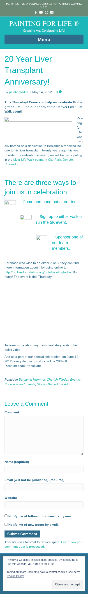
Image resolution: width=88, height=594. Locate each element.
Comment (12, 412)
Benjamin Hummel (32, 379)
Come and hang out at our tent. (51, 202)
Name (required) (17, 462)
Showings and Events (20, 384)
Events (75, 379)
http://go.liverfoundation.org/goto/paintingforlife (38, 272)
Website (11, 498)
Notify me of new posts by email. (33, 524)
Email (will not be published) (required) (35, 480)
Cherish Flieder (57, 379)
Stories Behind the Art (52, 384)
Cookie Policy (15, 576)
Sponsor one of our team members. (67, 243)
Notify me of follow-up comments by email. (41, 516)
